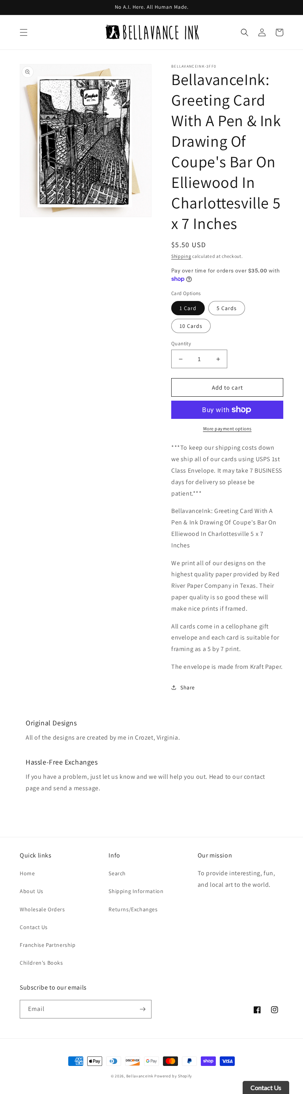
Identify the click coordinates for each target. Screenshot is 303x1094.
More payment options (227, 429)
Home (27, 873)
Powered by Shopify (173, 1076)
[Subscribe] (142, 1009)
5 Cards (227, 308)
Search (117, 873)
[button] (23, 32)
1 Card (188, 308)
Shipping (181, 256)
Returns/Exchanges (132, 909)
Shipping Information (135, 891)
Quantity (181, 343)
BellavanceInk (139, 1076)
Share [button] (187, 687)
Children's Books (41, 962)
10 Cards (191, 325)
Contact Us (34, 927)
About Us (31, 891)
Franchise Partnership (48, 944)
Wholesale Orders (42, 909)
